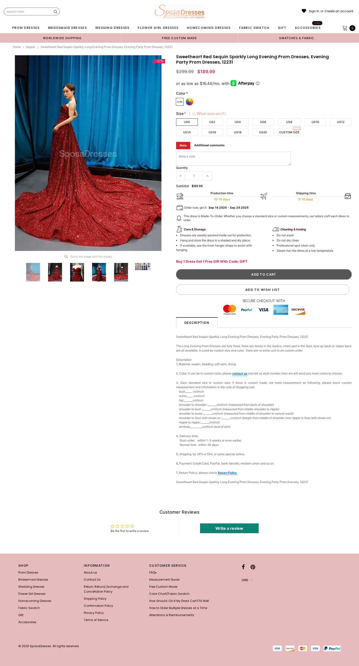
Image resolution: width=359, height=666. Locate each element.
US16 (212, 132)
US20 (263, 132)
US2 (212, 122)
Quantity (182, 167)
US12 (340, 122)
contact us (239, 373)
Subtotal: (183, 186)
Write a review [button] (229, 528)
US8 (289, 122)
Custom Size (289, 132)
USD (245, 580)
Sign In (314, 11)
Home (17, 47)
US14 (187, 132)
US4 (238, 122)
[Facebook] (243, 567)
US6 (263, 122)
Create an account (339, 11)
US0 (187, 122)
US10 (315, 122)
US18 (238, 132)
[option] (62, 38)
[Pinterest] (253, 567)
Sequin (30, 47)
